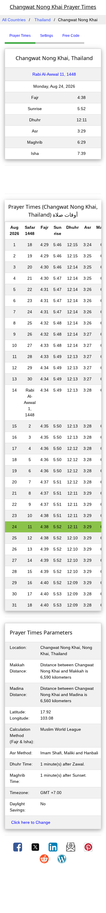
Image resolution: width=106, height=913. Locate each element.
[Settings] (88, 33)
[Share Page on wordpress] (61, 858)
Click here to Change (30, 822)
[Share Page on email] (71, 846)
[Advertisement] (53, 178)
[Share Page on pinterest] (88, 846)
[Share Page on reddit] (45, 858)
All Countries (14, 19)
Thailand (42, 19)
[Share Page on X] (36, 846)
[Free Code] (91, 33)
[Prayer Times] (85, 33)
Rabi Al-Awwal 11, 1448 (54, 74)
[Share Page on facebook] (18, 846)
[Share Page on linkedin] (54, 846)
